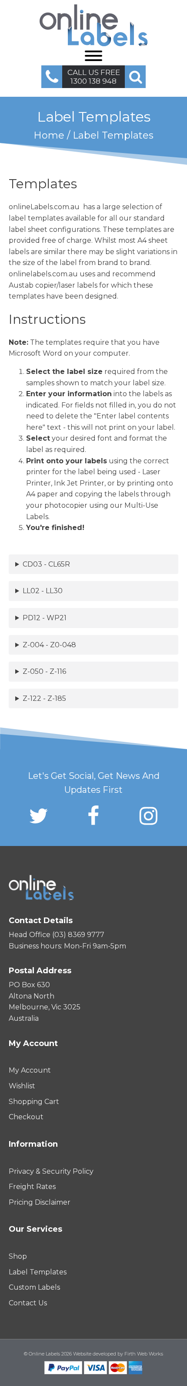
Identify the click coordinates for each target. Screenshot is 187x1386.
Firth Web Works (143, 1354)
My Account (30, 1070)
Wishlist (22, 1086)
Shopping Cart (34, 1101)
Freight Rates (32, 1186)
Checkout (26, 1117)
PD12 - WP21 (45, 618)
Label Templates (38, 1272)
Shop (18, 1256)
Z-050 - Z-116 (44, 671)
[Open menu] (93, 56)
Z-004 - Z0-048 (49, 645)
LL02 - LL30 (43, 591)
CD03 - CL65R (46, 564)
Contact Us (28, 1303)
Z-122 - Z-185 (44, 698)
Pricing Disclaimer (39, 1202)
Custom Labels (34, 1287)
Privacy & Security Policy (51, 1171)
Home (48, 135)
